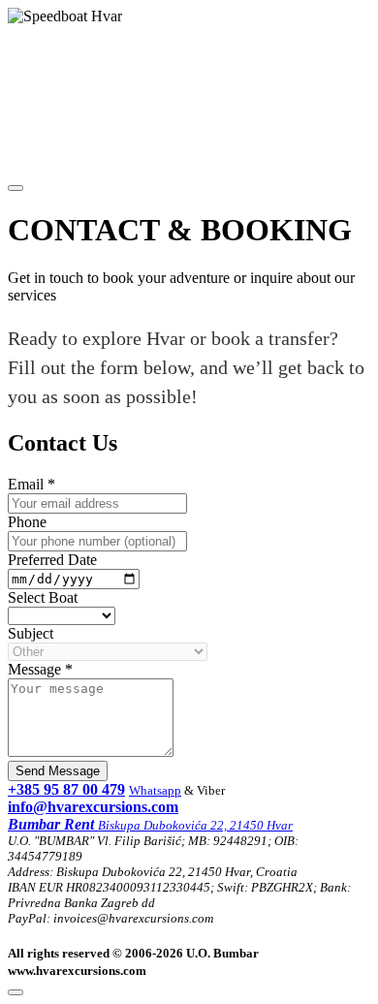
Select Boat (43, 597)
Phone (27, 522)
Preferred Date (52, 559)
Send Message (58, 771)
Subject (30, 633)
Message (40, 669)
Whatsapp (155, 790)
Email (31, 484)
